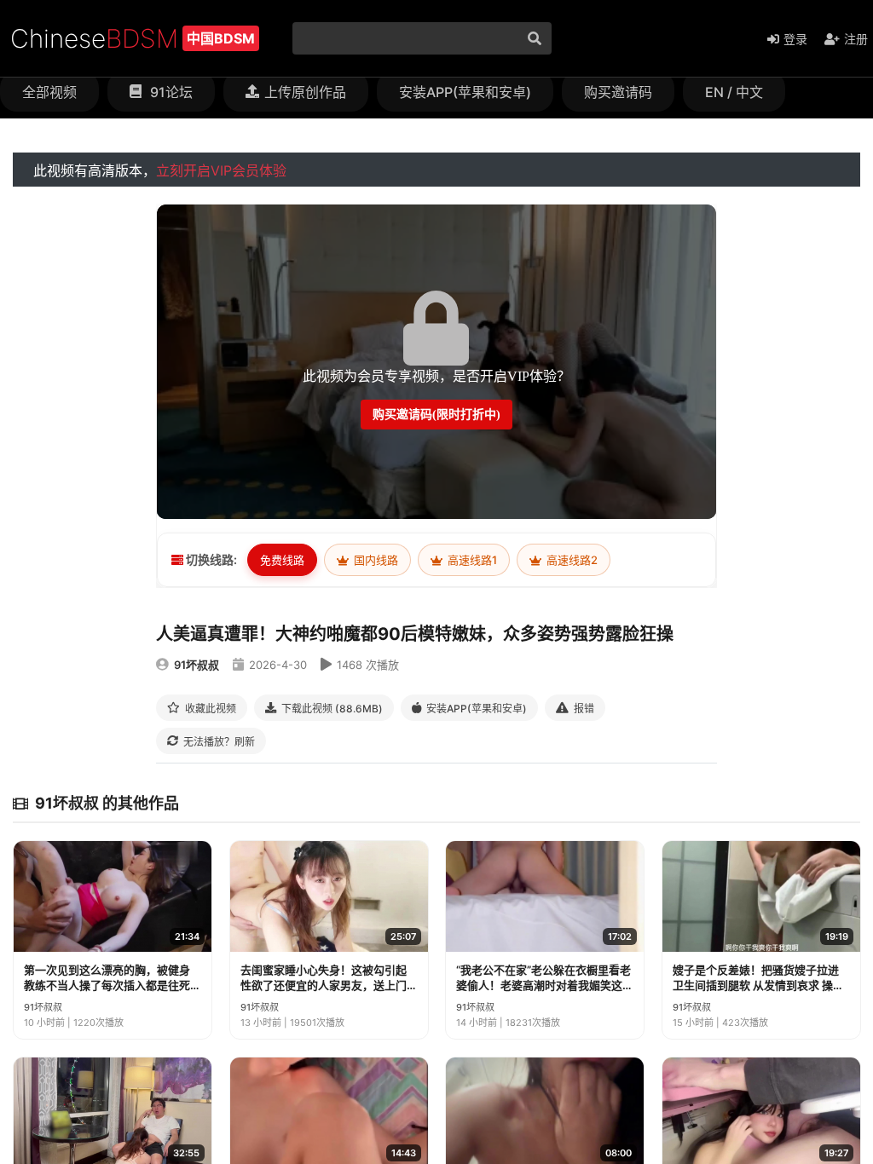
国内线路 (374, 560)
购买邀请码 (618, 92)
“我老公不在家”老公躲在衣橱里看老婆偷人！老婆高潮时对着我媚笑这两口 (543, 978)
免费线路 (282, 560)
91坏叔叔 (196, 664)
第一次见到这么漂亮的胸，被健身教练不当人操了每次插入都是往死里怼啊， (107, 978)
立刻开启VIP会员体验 (221, 170)
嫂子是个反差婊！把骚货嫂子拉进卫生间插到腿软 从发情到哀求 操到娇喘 (758, 978)
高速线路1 (471, 560)
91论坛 (170, 92)
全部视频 (49, 92)
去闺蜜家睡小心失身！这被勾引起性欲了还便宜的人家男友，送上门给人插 (323, 978)
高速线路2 (571, 560)
